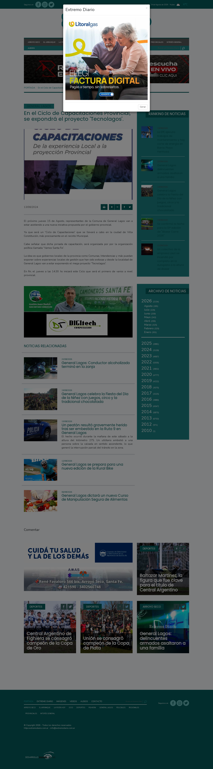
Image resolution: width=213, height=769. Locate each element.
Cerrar (143, 106)
